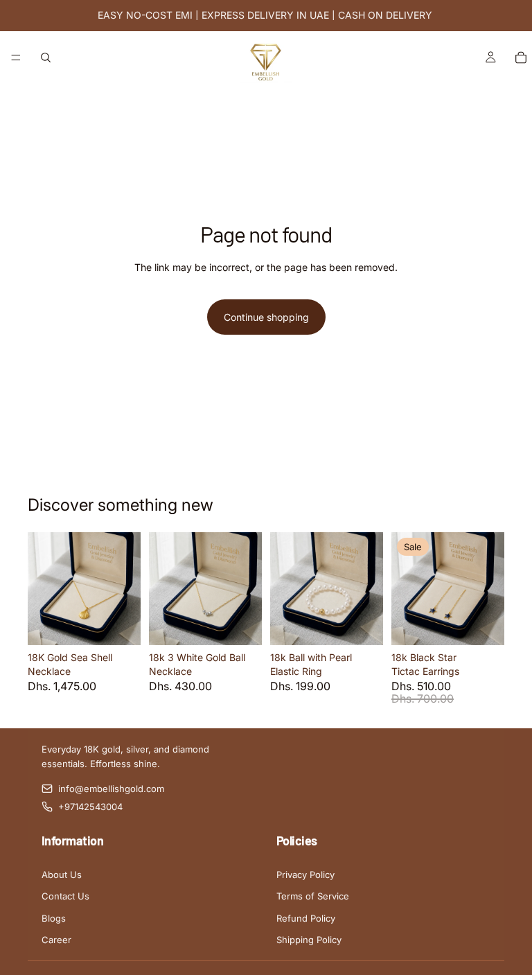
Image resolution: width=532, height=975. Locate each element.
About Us (62, 874)
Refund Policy (305, 918)
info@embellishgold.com (111, 788)
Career (56, 939)
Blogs (54, 918)
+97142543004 (90, 806)
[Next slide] (125, 588)
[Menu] (16, 57)
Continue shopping (266, 317)
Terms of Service (312, 896)
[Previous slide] (43, 588)
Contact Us (65, 896)
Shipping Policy (309, 939)
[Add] (119, 623)
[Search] (45, 57)
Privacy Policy (305, 874)
